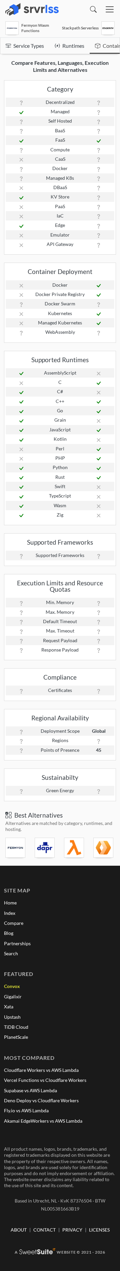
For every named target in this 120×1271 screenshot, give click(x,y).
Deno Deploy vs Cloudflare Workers (41, 1100)
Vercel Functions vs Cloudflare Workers (45, 1080)
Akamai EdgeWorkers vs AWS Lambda (43, 1121)
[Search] (93, 9)
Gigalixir (13, 996)
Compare (13, 923)
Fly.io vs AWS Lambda (26, 1110)
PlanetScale (16, 1037)
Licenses (99, 1230)
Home (10, 902)
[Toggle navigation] (110, 9)
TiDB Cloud (16, 1027)
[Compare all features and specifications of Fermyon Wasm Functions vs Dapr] (45, 848)
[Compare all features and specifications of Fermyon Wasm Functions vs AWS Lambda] (74, 848)
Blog (8, 933)
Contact (44, 1230)
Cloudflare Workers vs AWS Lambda (41, 1070)
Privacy (72, 1230)
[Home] (32, 9)
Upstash (12, 1017)
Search (11, 953)
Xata (8, 1006)
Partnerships (17, 943)
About (19, 1230)
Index (9, 913)
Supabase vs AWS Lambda (30, 1090)
